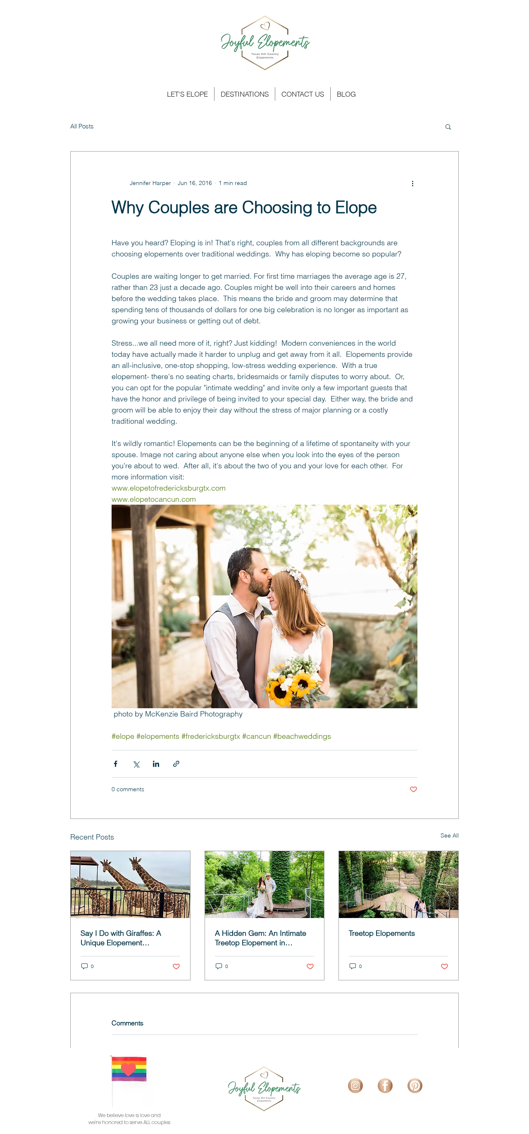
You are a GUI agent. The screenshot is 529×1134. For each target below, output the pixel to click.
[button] (448, 126)
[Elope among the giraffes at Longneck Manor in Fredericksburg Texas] (130, 884)
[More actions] (412, 183)
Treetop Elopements (382, 933)
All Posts (82, 126)
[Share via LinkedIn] (156, 764)
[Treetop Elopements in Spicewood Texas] (398, 884)
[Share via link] (176, 764)
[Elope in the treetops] (264, 884)
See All (450, 835)
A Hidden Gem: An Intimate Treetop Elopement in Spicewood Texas (260, 937)
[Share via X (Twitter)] (136, 764)
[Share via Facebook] (115, 764)
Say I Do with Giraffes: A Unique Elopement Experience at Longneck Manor (121, 937)
